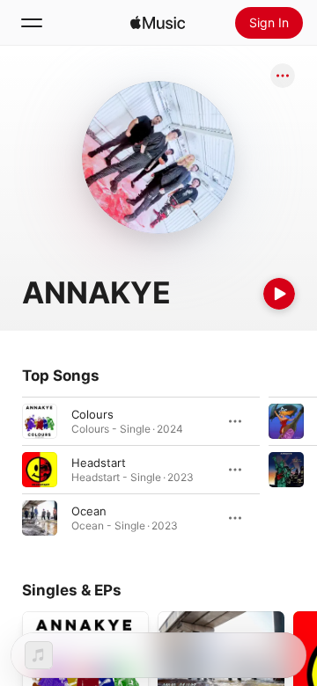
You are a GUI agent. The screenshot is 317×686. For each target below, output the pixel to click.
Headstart (98, 463)
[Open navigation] (31, 23)
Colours (92, 414)
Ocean (89, 511)
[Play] (279, 294)
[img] (157, 23)
